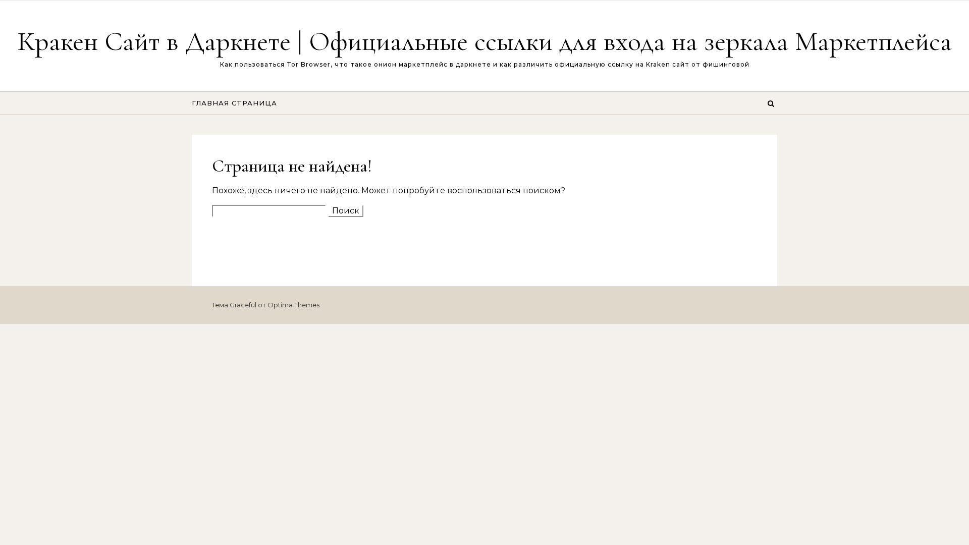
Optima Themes (293, 305)
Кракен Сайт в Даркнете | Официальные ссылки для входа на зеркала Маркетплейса (484, 41)
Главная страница (234, 103)
